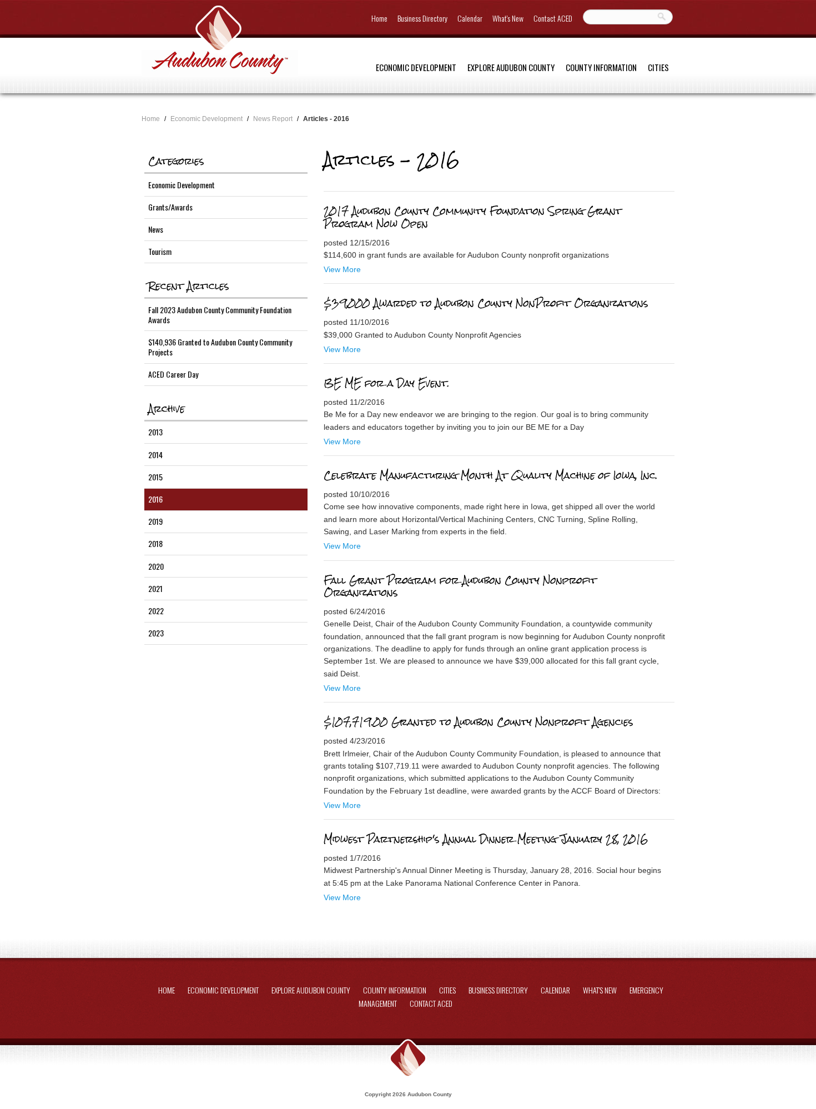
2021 (155, 588)
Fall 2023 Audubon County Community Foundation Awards (219, 314)
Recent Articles (188, 286)
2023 (156, 633)
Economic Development (416, 67)
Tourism (160, 251)
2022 (156, 610)
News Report (273, 119)
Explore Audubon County (511, 67)
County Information (601, 67)
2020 (156, 566)
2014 (155, 454)
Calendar (469, 18)
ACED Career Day (173, 374)
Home (379, 18)
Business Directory (422, 18)
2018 (155, 543)
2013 (155, 432)
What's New (507, 18)
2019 (155, 521)
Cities (658, 67)
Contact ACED (552, 18)
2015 (155, 477)
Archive (166, 409)
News (155, 229)
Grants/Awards (170, 207)
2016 (155, 499)
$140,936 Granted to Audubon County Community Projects (220, 347)
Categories (176, 161)
